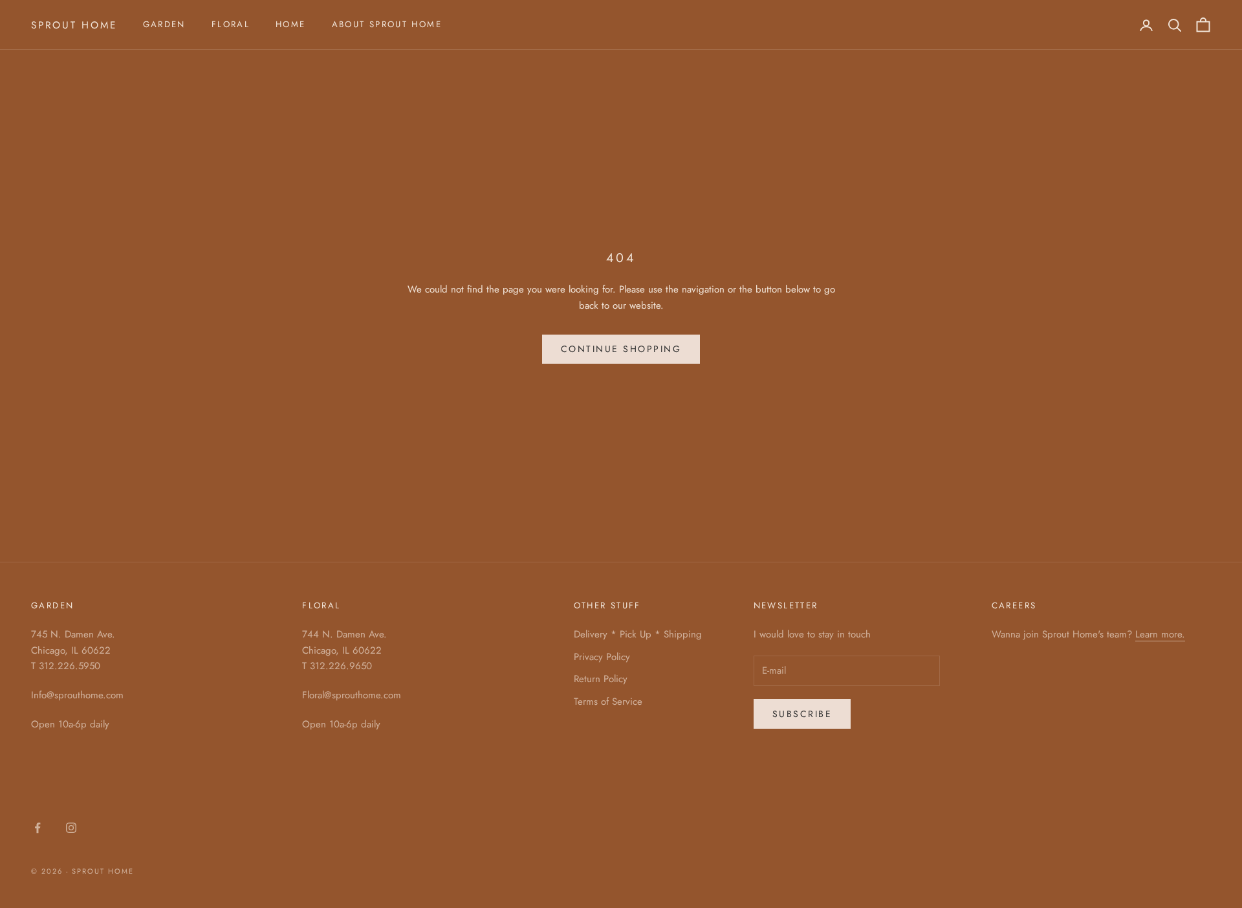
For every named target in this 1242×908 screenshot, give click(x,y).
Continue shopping (621, 348)
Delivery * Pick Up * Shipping (638, 634)
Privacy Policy (602, 657)
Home (291, 24)
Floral (231, 24)
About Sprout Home (387, 24)
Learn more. (1160, 634)
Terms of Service (608, 701)
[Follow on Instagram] (71, 827)
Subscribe (802, 713)
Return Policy (600, 679)
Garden (164, 24)
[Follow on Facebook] (37, 827)
